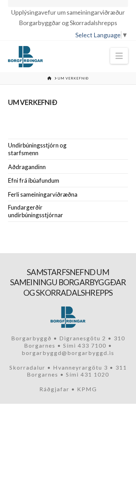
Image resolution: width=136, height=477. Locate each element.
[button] (119, 56)
